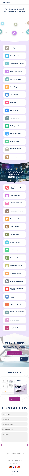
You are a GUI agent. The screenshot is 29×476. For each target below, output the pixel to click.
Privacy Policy (10, 453)
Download (15, 399)
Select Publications (14, 353)
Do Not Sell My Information (15, 460)
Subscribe (23, 358)
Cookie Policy (18, 453)
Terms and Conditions (14, 457)
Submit (14, 445)
